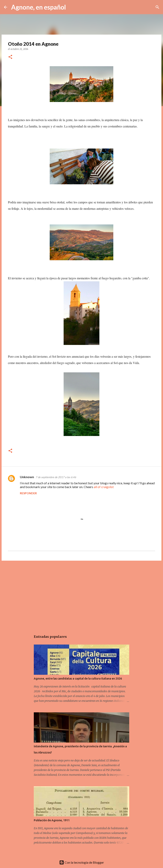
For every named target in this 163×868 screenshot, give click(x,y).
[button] (10, 57)
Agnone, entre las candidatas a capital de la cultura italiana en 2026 (78, 678)
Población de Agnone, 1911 (52, 820)
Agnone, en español (38, 7)
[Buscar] (71, 7)
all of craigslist (104, 487)
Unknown (27, 477)
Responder (28, 493)
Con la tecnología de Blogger (84, 862)
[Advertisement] (81, 594)
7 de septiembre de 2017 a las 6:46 (56, 477)
